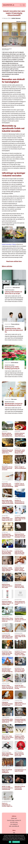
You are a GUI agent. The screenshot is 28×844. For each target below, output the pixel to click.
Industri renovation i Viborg (9, 244)
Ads (14, 832)
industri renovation (21, 21)
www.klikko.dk (15, 826)
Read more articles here (14, 261)
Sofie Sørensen (16, 287)
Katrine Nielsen (14, 362)
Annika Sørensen (16, 18)
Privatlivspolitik (16, 841)
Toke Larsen (14, 399)
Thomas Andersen (15, 324)
